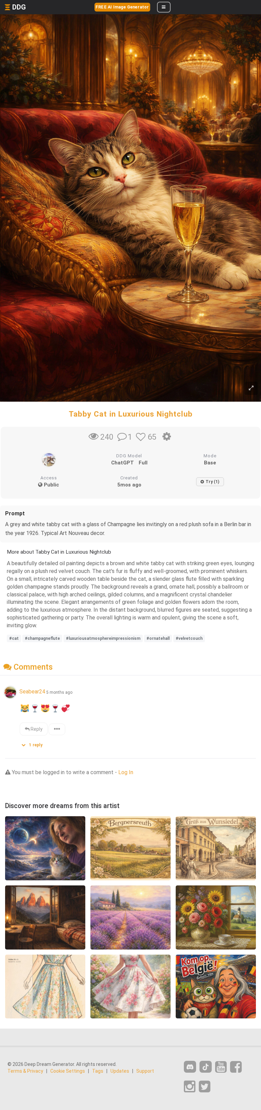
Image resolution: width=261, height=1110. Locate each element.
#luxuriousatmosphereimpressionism (103, 638)
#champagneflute (42, 638)
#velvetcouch (189, 638)
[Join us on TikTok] (205, 1067)
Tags (97, 1071)
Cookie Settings (67, 1071)
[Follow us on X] (204, 1087)
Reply (36, 729)
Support (145, 1071)
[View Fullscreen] (251, 388)
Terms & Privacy (25, 1071)
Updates (119, 1071)
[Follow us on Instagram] (189, 1087)
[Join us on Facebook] (236, 1067)
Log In (125, 772)
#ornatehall (158, 638)
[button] (34, 743)
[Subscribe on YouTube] (221, 1067)
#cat (14, 638)
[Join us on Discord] (190, 1067)
